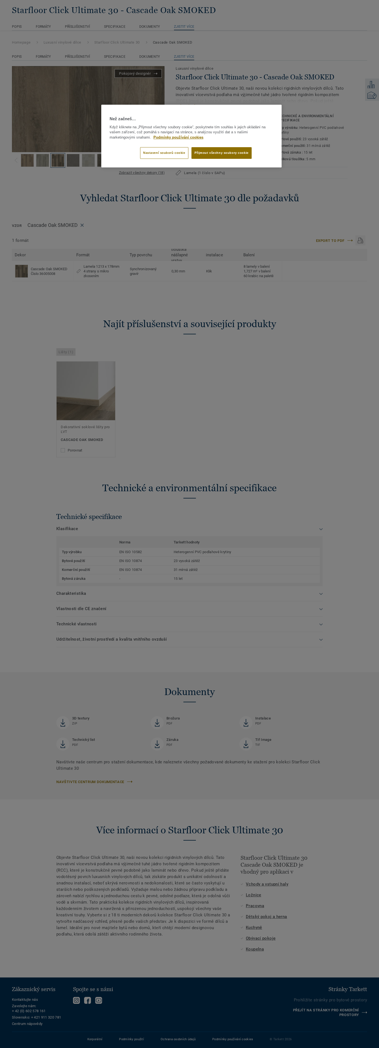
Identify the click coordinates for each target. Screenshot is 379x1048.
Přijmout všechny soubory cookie (221, 152)
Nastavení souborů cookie (164, 152)
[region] (191, 136)
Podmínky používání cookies (178, 137)
